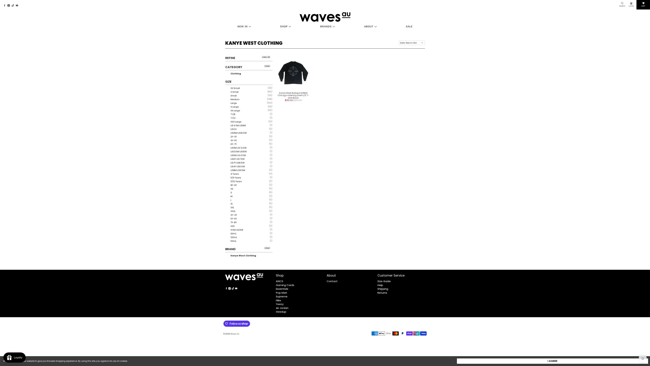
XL (231, 203)
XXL (232, 207)
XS (231, 188)
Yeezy (280, 304)
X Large (234, 106)
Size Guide (384, 281)
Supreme (281, 296)
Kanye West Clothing (243, 255)
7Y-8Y (233, 222)
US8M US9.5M (237, 170)
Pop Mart (281, 292)
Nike (278, 300)
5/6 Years (235, 177)
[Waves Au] (325, 17)
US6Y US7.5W (237, 159)
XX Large (235, 110)
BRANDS (326, 26)
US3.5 (233, 129)
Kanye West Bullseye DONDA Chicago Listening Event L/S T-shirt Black (293, 95)
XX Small (235, 88)
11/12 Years (236, 181)
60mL (233, 233)
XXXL (232, 211)
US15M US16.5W (238, 133)
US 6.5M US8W (238, 125)
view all (266, 57)
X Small (234, 92)
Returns (382, 292)
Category (233, 67)
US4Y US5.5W (237, 166)
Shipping (382, 289)
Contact (332, 281)
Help (380, 285)
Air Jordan (282, 308)
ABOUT (368, 26)
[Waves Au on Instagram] (9, 5)
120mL (233, 237)
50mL (233, 241)
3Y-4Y (233, 215)
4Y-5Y (233, 140)
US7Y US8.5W (237, 162)
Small (233, 95)
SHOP (284, 26)
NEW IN (242, 26)
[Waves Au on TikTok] (14, 5)
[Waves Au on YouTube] (18, 5)
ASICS (279, 281)
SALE (409, 26)
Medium (235, 99)
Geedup (281, 311)
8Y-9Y (233, 185)
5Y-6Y (233, 218)
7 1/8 (232, 114)
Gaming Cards (285, 285)
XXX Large (235, 121)
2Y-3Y (233, 136)
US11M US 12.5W (238, 147)
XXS (232, 226)
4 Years (234, 174)
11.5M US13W (236, 229)
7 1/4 (232, 118)
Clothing (235, 73)
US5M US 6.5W (238, 155)
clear (267, 66)
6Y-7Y (233, 144)
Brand (230, 249)
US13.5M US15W (238, 151)
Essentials (282, 289)
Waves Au (234, 334)
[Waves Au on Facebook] (5, 5)
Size (228, 81)
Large (233, 103)
